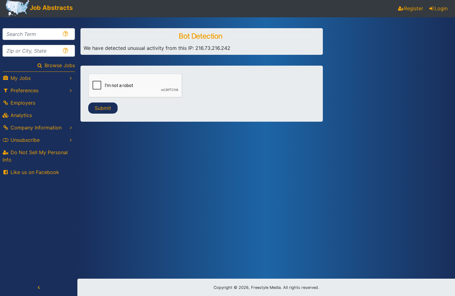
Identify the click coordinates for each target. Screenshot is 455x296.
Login (441, 8)
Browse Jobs (60, 65)
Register (413, 8)
